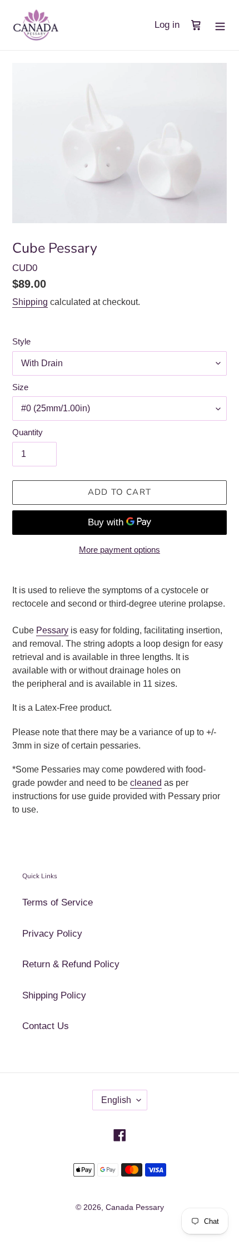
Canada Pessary (135, 1207)
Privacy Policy (52, 933)
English (116, 1100)
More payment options (119, 549)
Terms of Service (57, 902)
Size (20, 387)
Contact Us (45, 1026)
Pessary (52, 630)
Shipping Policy (54, 995)
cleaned (146, 783)
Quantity (27, 432)
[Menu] (220, 25)
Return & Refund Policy (71, 964)
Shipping (30, 302)
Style (21, 341)
